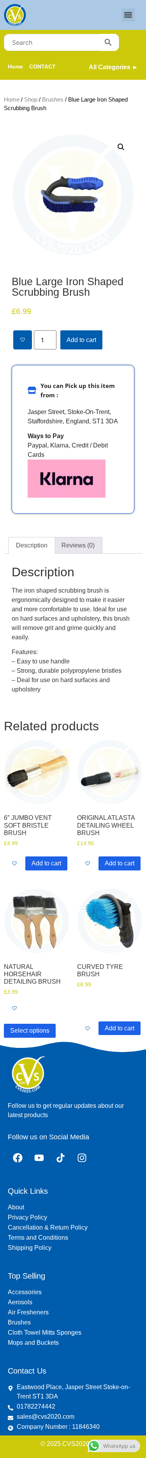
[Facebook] (17, 1158)
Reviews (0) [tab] (78, 545)
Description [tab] (31, 545)
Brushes (52, 99)
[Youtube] (39, 1158)
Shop (30, 99)
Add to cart (81, 340)
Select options (29, 1030)
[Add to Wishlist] (22, 339)
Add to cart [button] (46, 863)
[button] (128, 15)
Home (11, 99)
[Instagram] (81, 1158)
